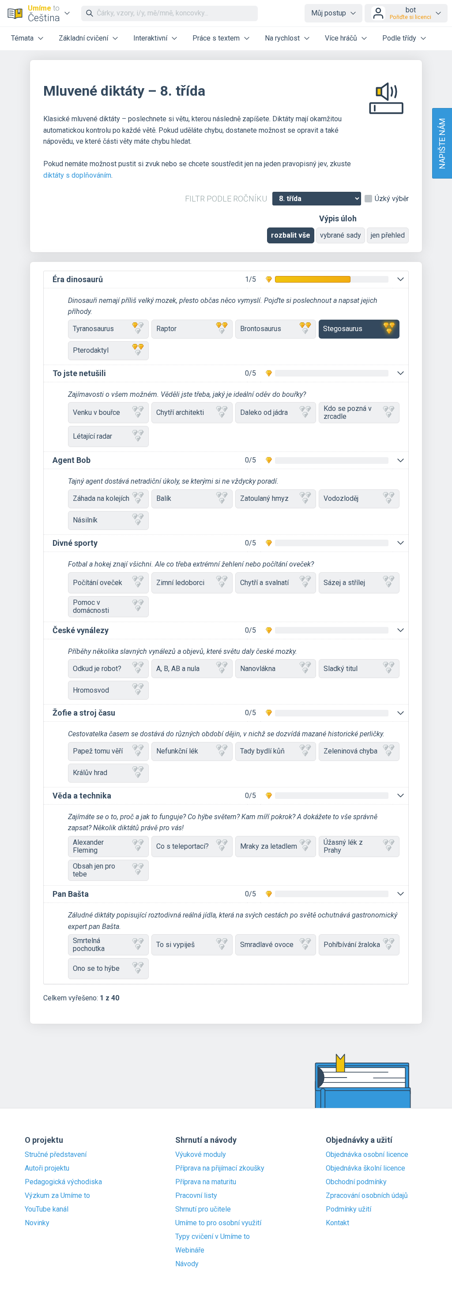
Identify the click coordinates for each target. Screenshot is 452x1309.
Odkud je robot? (97, 668)
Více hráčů (341, 38)
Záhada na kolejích (101, 498)
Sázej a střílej (344, 582)
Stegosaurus (342, 328)
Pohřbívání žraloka (352, 944)
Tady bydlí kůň (262, 751)
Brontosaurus (260, 328)
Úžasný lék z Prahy (343, 846)
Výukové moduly (200, 1155)
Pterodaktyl (91, 350)
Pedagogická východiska (63, 1182)
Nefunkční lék (177, 751)
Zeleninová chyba (350, 751)
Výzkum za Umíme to (57, 1196)
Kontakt (337, 1223)
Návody (187, 1264)
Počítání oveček (97, 582)
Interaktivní (150, 38)
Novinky (37, 1223)
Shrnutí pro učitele (203, 1209)
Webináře (189, 1250)
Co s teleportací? (182, 846)
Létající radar (92, 436)
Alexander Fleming (88, 846)
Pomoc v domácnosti (91, 606)
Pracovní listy (196, 1196)
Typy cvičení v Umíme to (212, 1237)
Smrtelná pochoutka (89, 944)
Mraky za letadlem (268, 846)
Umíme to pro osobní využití (218, 1223)
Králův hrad (90, 772)
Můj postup (328, 13)
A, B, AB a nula (178, 668)
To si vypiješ (175, 944)
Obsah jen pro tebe (94, 870)
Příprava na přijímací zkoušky (219, 1168)
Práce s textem (216, 38)
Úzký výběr (392, 199)
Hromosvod (91, 690)
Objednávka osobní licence (367, 1155)
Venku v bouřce (96, 412)
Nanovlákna (257, 668)
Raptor (166, 328)
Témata (22, 38)
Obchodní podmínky (356, 1182)
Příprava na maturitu (205, 1182)
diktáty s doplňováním (77, 175)
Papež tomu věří (98, 751)
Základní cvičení (83, 38)
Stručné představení (56, 1155)
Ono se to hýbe (96, 968)
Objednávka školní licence (365, 1168)
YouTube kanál (46, 1209)
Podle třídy (399, 38)
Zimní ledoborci (180, 582)
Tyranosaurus (93, 328)
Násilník (85, 520)
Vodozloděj (341, 498)
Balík (163, 498)
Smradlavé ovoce (267, 944)
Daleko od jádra (264, 412)
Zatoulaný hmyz (264, 498)
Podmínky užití (348, 1209)
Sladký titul (341, 668)
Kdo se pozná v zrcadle (348, 412)
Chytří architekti (180, 412)
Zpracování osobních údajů (367, 1196)
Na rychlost (282, 38)
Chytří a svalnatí (264, 582)
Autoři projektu (47, 1168)
